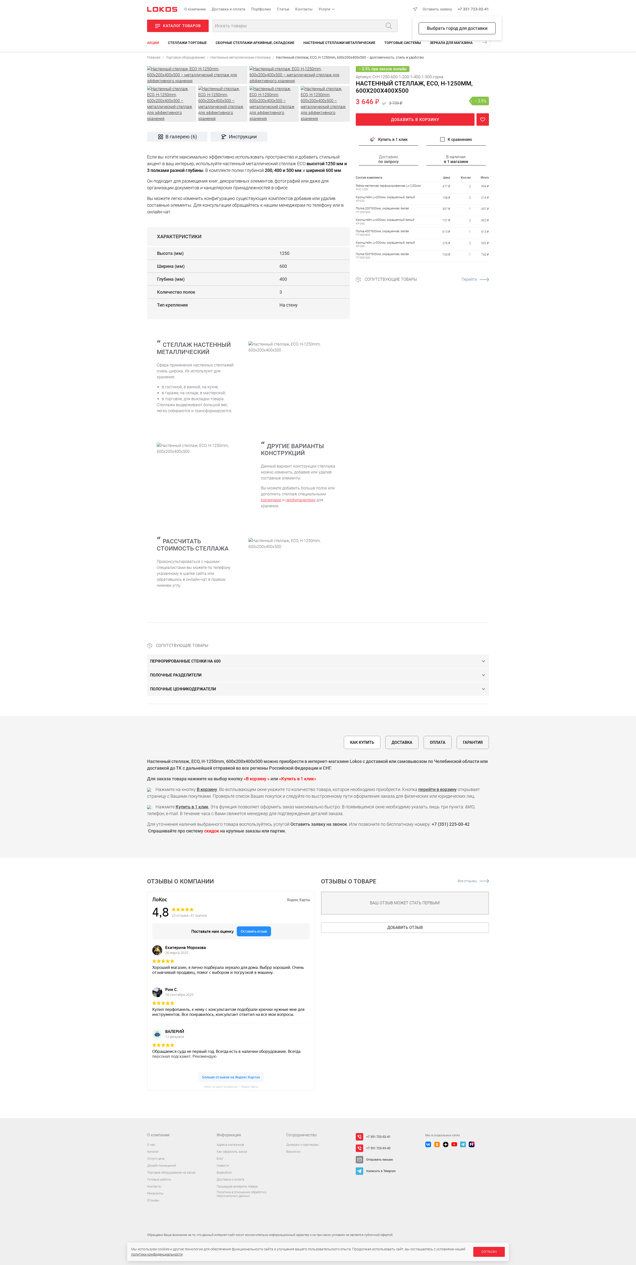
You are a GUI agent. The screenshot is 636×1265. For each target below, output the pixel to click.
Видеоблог (224, 1172)
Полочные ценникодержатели (183, 689)
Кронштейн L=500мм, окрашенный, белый (385, 242)
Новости (223, 1165)
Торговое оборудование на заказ (171, 1172)
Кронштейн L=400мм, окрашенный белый (385, 220)
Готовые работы (159, 1179)
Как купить (362, 742)
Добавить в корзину (415, 119)
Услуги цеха (155, 1158)
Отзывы (153, 1200)
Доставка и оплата (228, 9)
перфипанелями (300, 500)
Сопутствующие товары (421, 279)
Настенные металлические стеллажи (240, 57)
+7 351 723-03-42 (378, 1148)
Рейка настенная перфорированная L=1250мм (388, 186)
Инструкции (243, 137)
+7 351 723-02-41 (473, 9)
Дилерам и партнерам (302, 1144)
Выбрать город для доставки (457, 28)
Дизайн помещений (161, 1165)
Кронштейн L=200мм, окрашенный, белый (385, 197)
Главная (153, 57)
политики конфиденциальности (157, 1254)
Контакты (304, 9)
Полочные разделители (175, 675)
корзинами (271, 500)
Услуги (324, 9)
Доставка (402, 742)
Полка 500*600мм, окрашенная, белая (382, 254)
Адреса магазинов (230, 1144)
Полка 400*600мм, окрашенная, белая (382, 231)
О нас (151, 1144)
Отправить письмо (379, 1159)
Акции (153, 43)
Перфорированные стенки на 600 (185, 661)
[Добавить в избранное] (483, 119)
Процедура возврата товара (237, 1186)
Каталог (153, 1151)
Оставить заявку (437, 9)
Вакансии (293, 1151)
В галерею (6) (181, 137)
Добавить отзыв (405, 927)
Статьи (283, 9)
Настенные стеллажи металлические (339, 43)
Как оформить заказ (232, 1151)
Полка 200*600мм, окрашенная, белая (382, 208)
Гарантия (473, 742)
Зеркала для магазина (451, 43)
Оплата (437, 742)
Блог (220, 1158)
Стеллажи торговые (187, 43)
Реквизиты (155, 1193)
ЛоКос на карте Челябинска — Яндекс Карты (231, 1086)
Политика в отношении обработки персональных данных (241, 1194)
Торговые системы (402, 43)
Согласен (489, 1252)
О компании (195, 9)
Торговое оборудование (185, 57)
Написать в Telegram (381, 1171)
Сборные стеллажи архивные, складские (255, 43)
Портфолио (261, 9)
